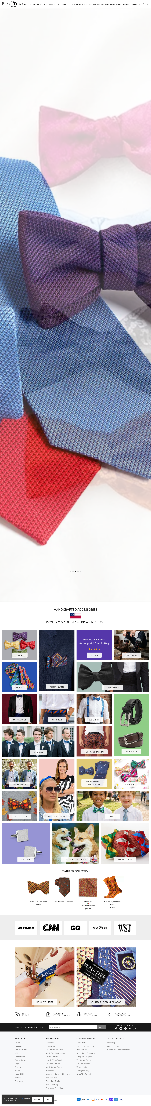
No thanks (93, 580)
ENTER (93, 564)
